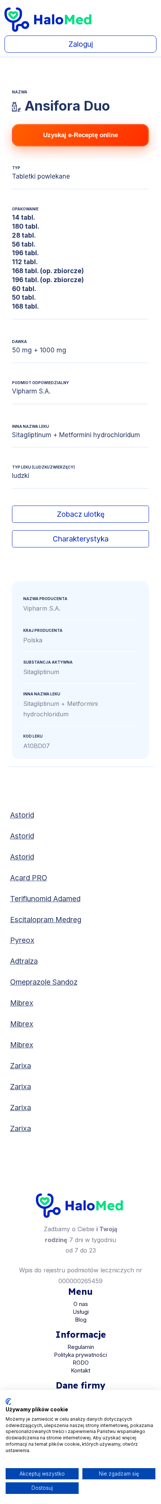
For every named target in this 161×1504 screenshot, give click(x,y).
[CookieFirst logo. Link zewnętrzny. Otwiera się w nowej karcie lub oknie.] (8, 1401)
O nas (80, 1303)
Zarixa (20, 1065)
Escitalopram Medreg (45, 919)
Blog (80, 1319)
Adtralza (24, 961)
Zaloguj (81, 44)
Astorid (22, 814)
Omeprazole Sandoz (44, 982)
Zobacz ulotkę (80, 514)
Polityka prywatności (80, 1354)
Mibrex (21, 1002)
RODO (81, 1362)
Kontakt (80, 1370)
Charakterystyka (81, 538)
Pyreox (22, 940)
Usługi (81, 1311)
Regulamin (80, 1346)
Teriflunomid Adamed (45, 898)
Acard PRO (28, 877)
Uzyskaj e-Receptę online (80, 135)
